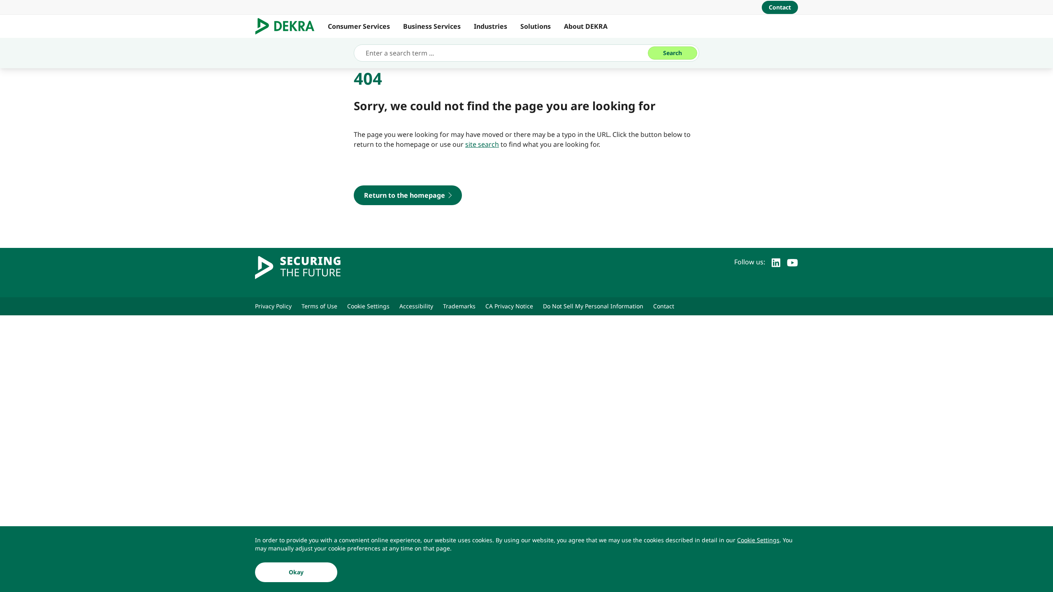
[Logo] (288, 26)
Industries (490, 26)
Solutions (535, 26)
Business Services (432, 26)
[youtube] (792, 262)
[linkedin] (776, 262)
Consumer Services (359, 26)
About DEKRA (586, 26)
